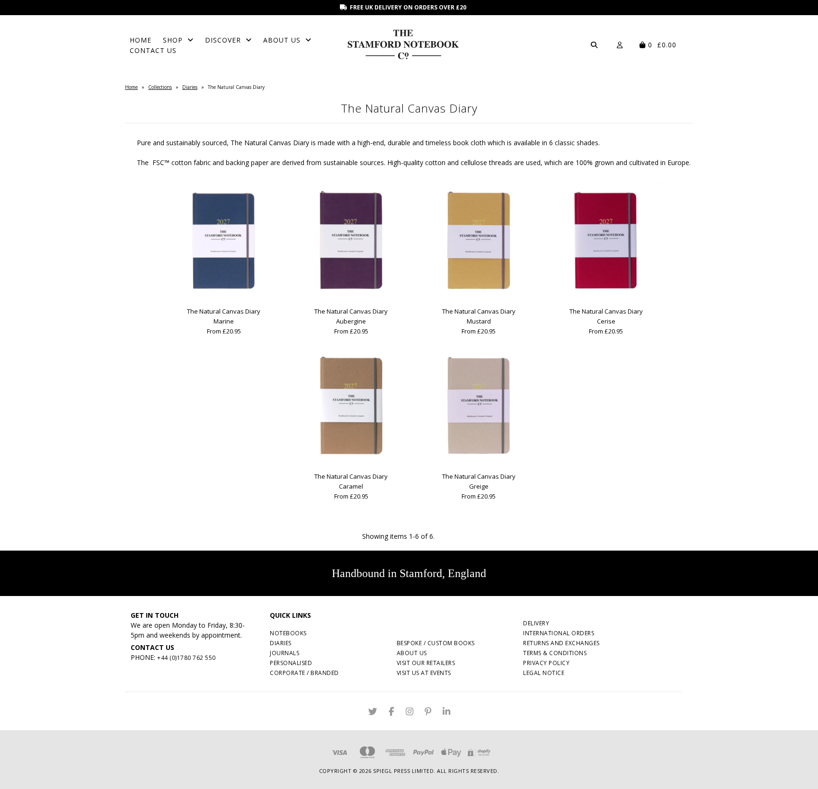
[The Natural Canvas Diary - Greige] (479, 406)
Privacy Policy (546, 663)
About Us (282, 39)
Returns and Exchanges (561, 643)
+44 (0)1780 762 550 (186, 658)
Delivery (536, 623)
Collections (160, 87)
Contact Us (153, 50)
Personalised (291, 663)
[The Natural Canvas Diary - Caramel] (351, 406)
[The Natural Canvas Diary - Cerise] (606, 241)
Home (140, 39)
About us (412, 653)
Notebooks (288, 633)
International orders (558, 633)
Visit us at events (424, 673)
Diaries (189, 87)
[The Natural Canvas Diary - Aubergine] (351, 241)
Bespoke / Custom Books (436, 643)
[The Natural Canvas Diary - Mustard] (479, 241)
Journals (284, 653)
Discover (223, 39)
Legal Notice (543, 673)
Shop (173, 39)
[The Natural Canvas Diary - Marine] (224, 241)
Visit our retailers (426, 663)
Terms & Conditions (555, 653)
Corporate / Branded (304, 673)
